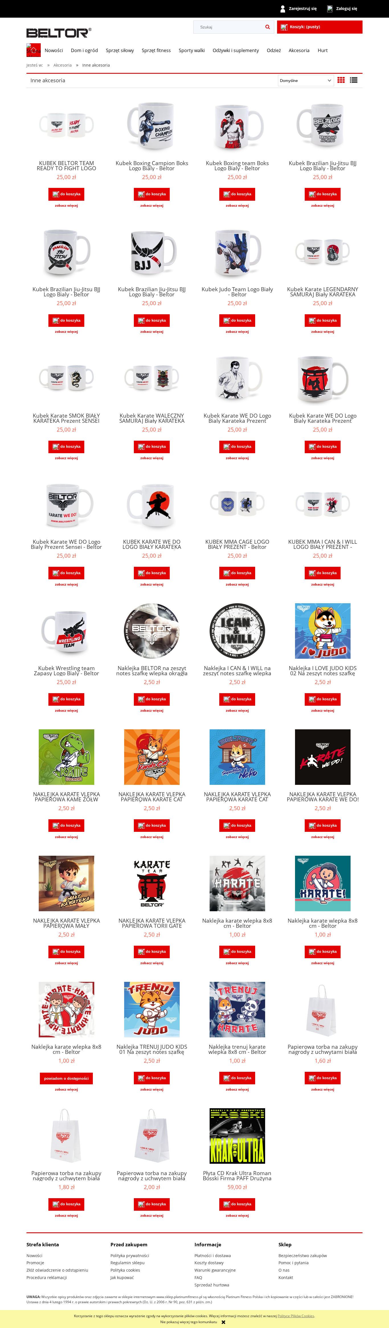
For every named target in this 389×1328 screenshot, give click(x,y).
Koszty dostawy (209, 1262)
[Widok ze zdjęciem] (341, 80)
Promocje (35, 1262)
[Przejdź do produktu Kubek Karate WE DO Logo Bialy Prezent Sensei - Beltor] (66, 505)
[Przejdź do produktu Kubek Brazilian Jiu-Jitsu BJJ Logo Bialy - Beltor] (322, 126)
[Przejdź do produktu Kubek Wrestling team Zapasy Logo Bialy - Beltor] (66, 631)
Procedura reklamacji (46, 1277)
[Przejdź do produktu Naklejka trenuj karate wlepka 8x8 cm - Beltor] (237, 1010)
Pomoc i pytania (294, 1262)
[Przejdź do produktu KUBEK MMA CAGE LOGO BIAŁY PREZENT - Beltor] (237, 505)
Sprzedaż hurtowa (212, 1285)
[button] (66, 205)
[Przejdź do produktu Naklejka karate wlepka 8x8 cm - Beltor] (237, 884)
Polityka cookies (125, 1270)
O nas (284, 1270)
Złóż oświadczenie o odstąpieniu (57, 1270)
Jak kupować (122, 1277)
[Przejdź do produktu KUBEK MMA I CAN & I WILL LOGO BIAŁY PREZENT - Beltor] (322, 505)
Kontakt (286, 1277)
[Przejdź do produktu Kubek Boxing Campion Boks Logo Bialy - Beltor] (151, 126)
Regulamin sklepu (127, 1262)
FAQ (198, 1277)
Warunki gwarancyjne (215, 1270)
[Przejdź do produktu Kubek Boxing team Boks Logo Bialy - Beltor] (237, 126)
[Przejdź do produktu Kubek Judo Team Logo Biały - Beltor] (237, 252)
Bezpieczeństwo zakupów (303, 1255)
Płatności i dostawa (213, 1255)
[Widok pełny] (353, 80)
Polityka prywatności (129, 1255)
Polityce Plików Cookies (296, 1315)
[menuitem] (54, 50)
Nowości (34, 1255)
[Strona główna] (59, 30)
